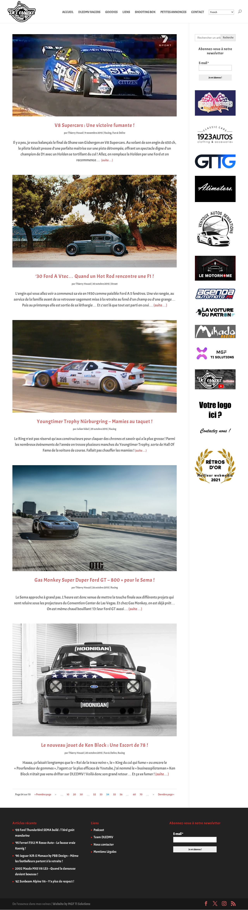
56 (121, 794)
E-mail (204, 63)
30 (81, 794)
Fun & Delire (118, 132)
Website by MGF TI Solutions (71, 904)
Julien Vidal (83, 429)
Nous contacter (104, 844)
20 (74, 794)
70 (141, 794)
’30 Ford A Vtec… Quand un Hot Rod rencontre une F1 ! (94, 276)
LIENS (126, 12)
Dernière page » (166, 794)
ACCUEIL (67, 12)
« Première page (42, 794)
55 (114, 794)
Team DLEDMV (103, 837)
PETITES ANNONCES (173, 12)
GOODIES (111, 12)
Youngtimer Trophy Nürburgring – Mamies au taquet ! (94, 421)
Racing (107, 132)
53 (101, 794)
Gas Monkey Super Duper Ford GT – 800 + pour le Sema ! (94, 580)
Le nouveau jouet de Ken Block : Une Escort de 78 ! (94, 745)
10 (68, 794)
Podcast (99, 830)
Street (114, 283)
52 (94, 794)
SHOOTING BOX (145, 12)
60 (134, 794)
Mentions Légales (105, 852)
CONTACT (197, 12)
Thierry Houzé (75, 132)
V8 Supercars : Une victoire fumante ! (94, 125)
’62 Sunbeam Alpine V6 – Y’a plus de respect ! (44, 881)
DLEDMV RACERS (89, 12)
